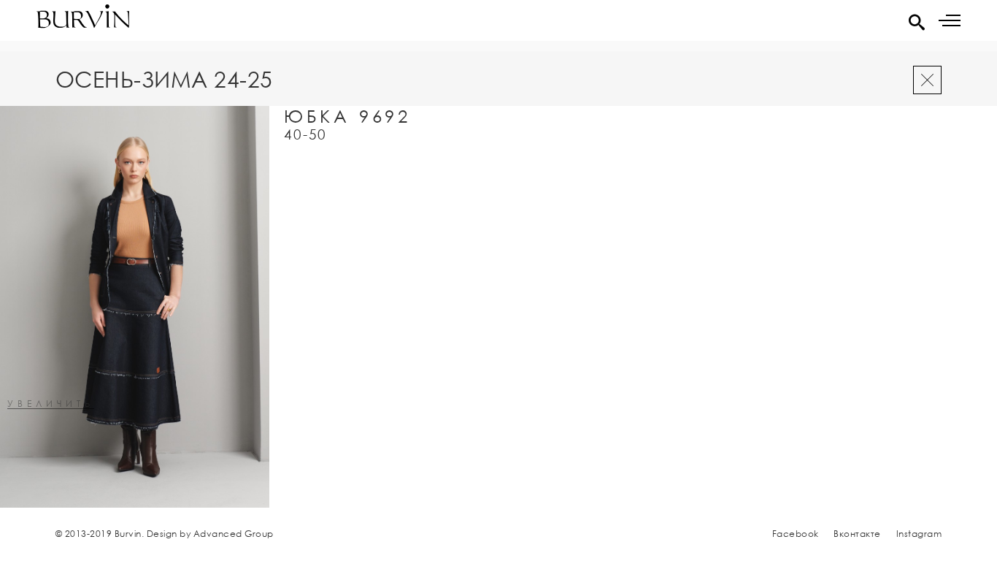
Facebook (795, 533)
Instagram (919, 533)
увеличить (50, 404)
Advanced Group (233, 533)
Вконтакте (857, 533)
